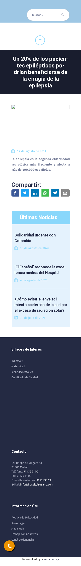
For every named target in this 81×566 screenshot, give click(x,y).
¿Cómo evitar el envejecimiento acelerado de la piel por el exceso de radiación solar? (40, 305)
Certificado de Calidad (24, 377)
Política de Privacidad (24, 517)
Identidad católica (22, 372)
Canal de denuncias (23, 539)
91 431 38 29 (44, 480)
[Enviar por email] (65, 193)
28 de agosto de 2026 (34, 248)
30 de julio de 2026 (33, 318)
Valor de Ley (51, 559)
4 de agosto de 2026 (34, 280)
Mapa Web (17, 528)
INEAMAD (17, 361)
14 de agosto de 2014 (31, 151)
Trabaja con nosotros (24, 534)
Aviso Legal (18, 523)
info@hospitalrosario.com (36, 484)
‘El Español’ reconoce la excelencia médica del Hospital (40, 270)
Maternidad (18, 366)
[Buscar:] (48, 14)
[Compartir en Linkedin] (35, 193)
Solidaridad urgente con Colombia (35, 238)
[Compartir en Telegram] (55, 193)
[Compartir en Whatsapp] (45, 193)
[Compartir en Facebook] (15, 193)
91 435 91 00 (31, 471)
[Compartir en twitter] (25, 193)
